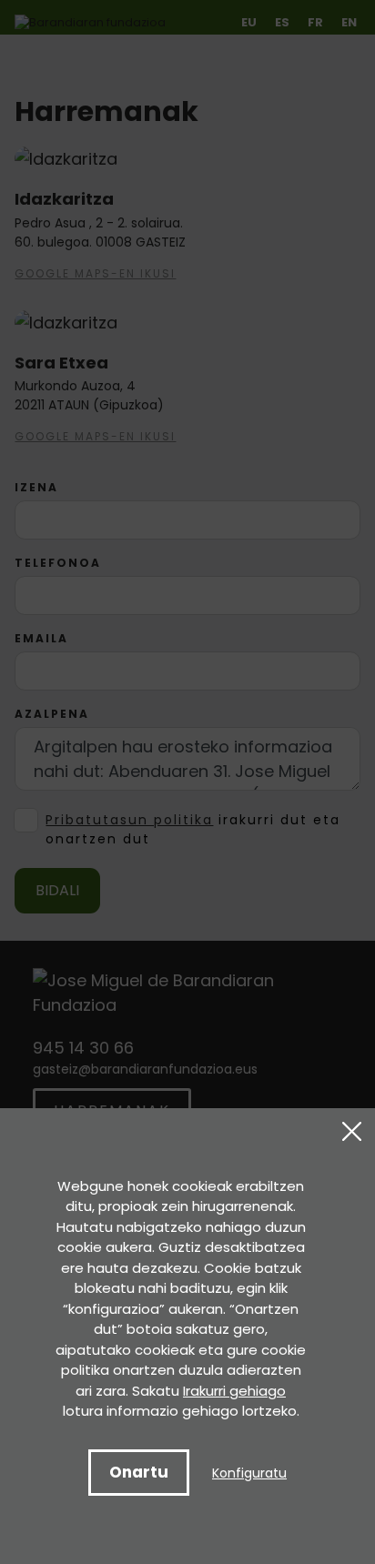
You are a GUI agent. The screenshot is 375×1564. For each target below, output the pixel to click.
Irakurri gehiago (234, 1390)
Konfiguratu (249, 1473)
